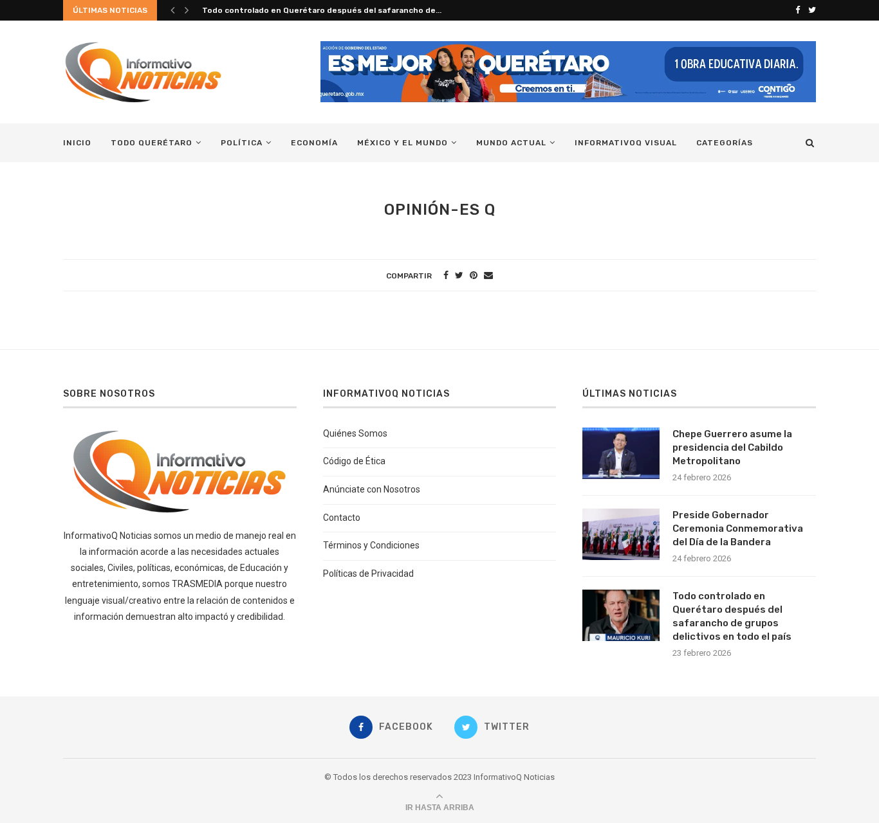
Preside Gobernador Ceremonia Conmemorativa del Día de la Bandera (737, 528)
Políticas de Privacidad (368, 573)
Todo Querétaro (151, 142)
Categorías (724, 142)
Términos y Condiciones (371, 545)
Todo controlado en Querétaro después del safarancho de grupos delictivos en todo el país (731, 616)
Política (242, 142)
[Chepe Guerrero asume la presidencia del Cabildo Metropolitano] (621, 453)
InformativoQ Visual (626, 142)
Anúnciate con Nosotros (371, 489)
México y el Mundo (402, 142)
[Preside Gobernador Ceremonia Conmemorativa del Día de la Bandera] (621, 534)
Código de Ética (354, 461)
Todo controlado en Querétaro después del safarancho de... (321, 10)
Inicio (77, 142)
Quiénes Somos (355, 433)
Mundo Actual (511, 142)
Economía (314, 142)
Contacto (341, 517)
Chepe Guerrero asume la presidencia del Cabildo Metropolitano (732, 447)
